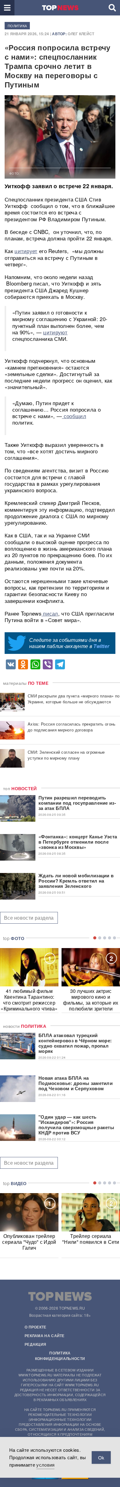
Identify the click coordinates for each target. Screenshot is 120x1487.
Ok (101, 1457)
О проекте (35, 1327)
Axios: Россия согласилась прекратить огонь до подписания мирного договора (72, 727)
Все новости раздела (29, 917)
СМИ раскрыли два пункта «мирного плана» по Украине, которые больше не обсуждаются (74, 699)
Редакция (35, 1344)
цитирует (25, 251)
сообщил (74, 416)
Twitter (101, 646)
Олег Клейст (81, 33)
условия (45, 1464)
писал (50, 613)
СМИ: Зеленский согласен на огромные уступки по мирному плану (66, 755)
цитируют (55, 332)
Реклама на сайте (45, 1335)
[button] (7, 7)
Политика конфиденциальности (60, 1355)
